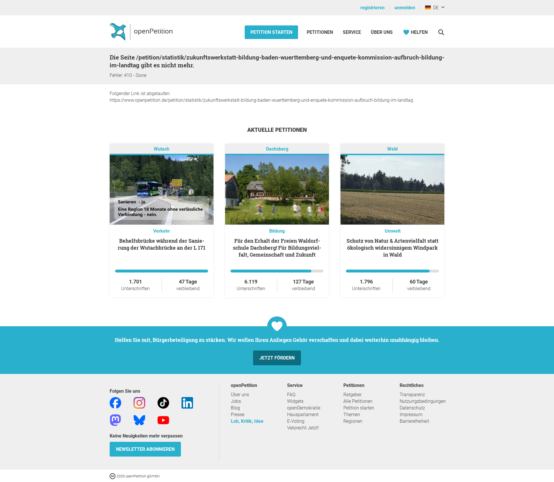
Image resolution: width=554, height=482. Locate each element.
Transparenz (412, 394)
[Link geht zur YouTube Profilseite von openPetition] (163, 419)
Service (352, 32)
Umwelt (392, 231)
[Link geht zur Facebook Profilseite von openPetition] (115, 402)
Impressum (411, 414)
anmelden (404, 7)
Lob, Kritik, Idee (247, 421)
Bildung (277, 231)
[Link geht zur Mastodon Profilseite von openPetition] (115, 419)
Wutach (161, 149)
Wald (392, 149)
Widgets (295, 401)
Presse (237, 414)
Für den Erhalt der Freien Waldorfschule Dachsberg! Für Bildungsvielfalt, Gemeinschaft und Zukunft (277, 247)
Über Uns (382, 32)
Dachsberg (277, 149)
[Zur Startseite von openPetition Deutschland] (142, 31)
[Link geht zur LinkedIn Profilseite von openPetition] (187, 402)
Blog (235, 408)
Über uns (240, 394)
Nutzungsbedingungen (423, 401)
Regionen (352, 421)
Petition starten (271, 32)
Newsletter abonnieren (145, 449)
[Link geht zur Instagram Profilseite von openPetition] (139, 402)
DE (435, 7)
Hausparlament (303, 414)
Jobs (236, 401)
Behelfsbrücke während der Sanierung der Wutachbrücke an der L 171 (161, 244)
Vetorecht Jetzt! (303, 428)
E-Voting (295, 421)
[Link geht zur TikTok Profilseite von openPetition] (163, 402)
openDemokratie (303, 408)
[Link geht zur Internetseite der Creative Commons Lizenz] (113, 476)
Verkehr (161, 231)
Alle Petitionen (358, 401)
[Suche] (441, 32)
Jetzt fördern (277, 358)
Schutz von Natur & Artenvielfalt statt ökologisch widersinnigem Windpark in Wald (393, 247)
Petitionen (320, 32)
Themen (351, 414)
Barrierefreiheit (414, 421)
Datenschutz (412, 408)
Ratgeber (352, 394)
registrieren (372, 7)
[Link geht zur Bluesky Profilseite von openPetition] (139, 419)
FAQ (291, 394)
